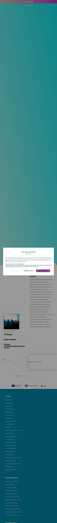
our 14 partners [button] (17, 257)
